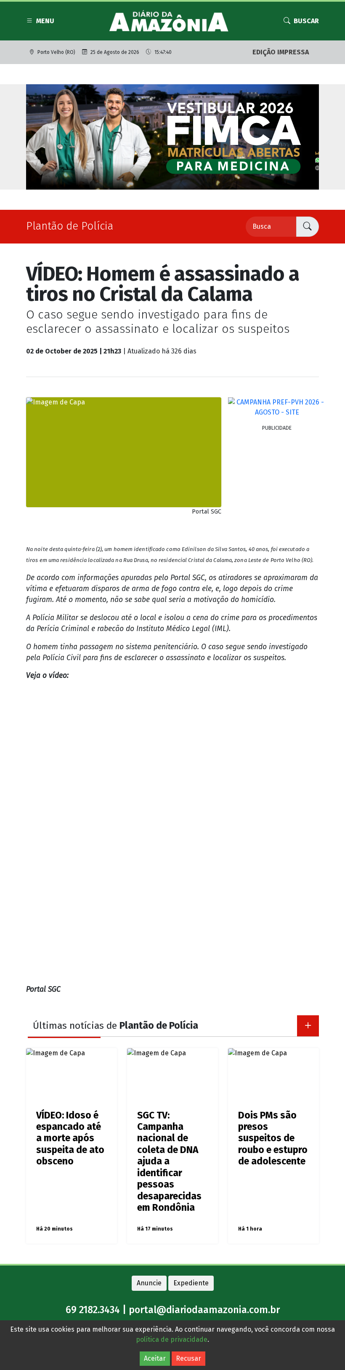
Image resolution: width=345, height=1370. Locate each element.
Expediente (191, 1283)
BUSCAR (306, 21)
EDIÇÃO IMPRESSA (280, 52)
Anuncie (149, 1283)
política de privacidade (171, 1339)
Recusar (188, 1358)
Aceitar (155, 1358)
